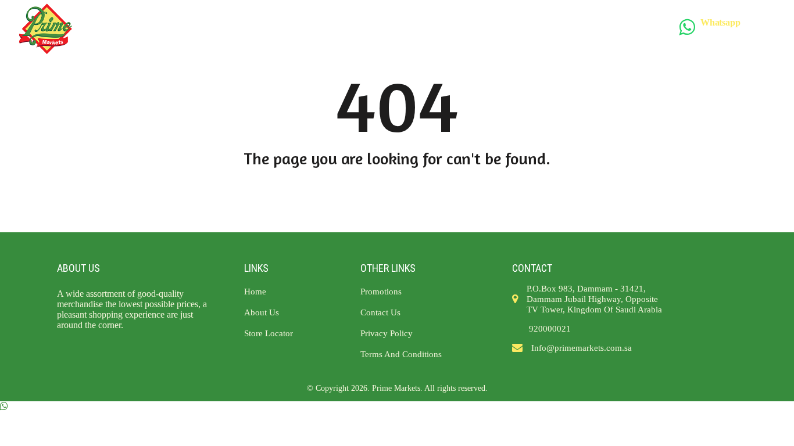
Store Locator (298, 29)
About (232, 29)
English (659, 29)
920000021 (550, 328)
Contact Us (380, 312)
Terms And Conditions (534, 29)
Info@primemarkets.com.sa (581, 348)
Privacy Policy (386, 333)
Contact (445, 29)
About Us (261, 312)
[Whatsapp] (4, 406)
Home (185, 29)
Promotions (379, 29)
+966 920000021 (736, 32)
